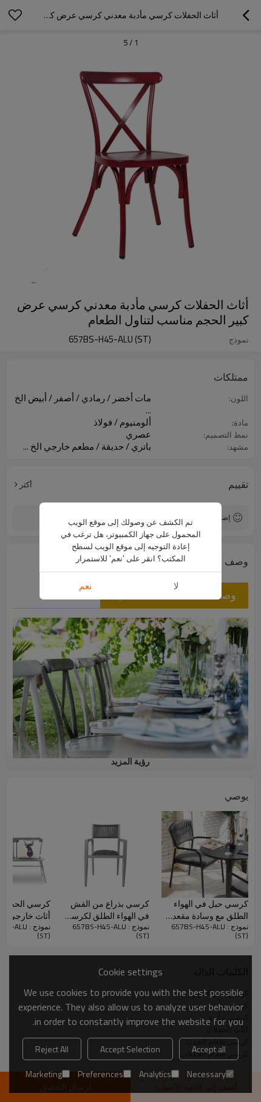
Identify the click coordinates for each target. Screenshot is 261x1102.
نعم (85, 586)
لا (176, 586)
